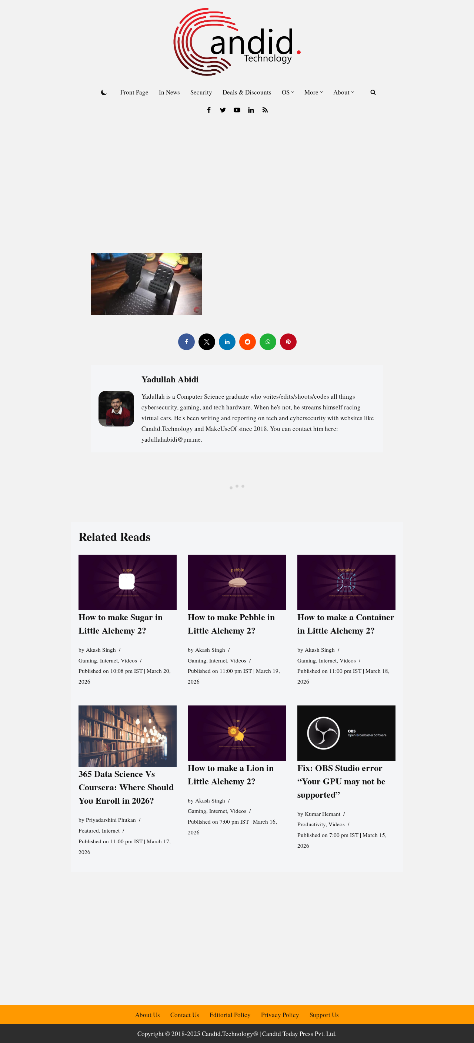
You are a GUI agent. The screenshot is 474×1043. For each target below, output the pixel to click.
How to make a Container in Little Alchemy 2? (345, 623)
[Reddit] (247, 341)
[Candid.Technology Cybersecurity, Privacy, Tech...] (237, 42)
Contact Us (184, 1014)
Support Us (324, 1014)
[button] (292, 92)
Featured (89, 830)
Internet (109, 660)
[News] (265, 110)
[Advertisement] (237, 175)
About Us (147, 1014)
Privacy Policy (280, 1014)
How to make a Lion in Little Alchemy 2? (231, 774)
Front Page (134, 92)
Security (201, 92)
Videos (129, 660)
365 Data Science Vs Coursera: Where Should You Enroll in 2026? (126, 787)
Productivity (311, 824)
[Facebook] (209, 110)
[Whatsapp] (267, 341)
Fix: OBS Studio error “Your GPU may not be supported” (341, 781)
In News (169, 92)
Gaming (88, 660)
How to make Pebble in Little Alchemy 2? (231, 623)
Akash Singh (101, 649)
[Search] (373, 92)
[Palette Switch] (104, 92)
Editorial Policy (230, 1014)
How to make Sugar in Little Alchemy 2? (121, 623)
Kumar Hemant (322, 813)
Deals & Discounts (247, 92)
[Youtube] (237, 110)
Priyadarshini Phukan (111, 819)
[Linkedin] (251, 110)
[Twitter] (223, 110)
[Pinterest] (288, 341)
